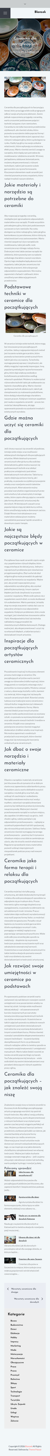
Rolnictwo (15, 1379)
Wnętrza (15, 1417)
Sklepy (14, 1383)
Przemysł (15, 1375)
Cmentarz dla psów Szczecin (30, 1259)
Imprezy (14, 1342)
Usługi (14, 1413)
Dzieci (14, 1329)
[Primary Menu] (5, 13)
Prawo (14, 1371)
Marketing (16, 1346)
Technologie (16, 1392)
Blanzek (40, 12)
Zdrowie (14, 1421)
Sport (13, 1388)
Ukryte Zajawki (18, 1404)
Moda (13, 1350)
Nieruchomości (18, 1358)
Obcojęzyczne (17, 1363)
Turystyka (15, 1400)
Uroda (14, 1408)
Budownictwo (17, 1325)
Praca (13, 1367)
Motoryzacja (17, 1354)
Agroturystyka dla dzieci (29, 1197)
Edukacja (15, 1333)
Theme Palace (35, 1449)
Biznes (14, 1321)
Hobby (14, 1338)
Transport (15, 1396)
